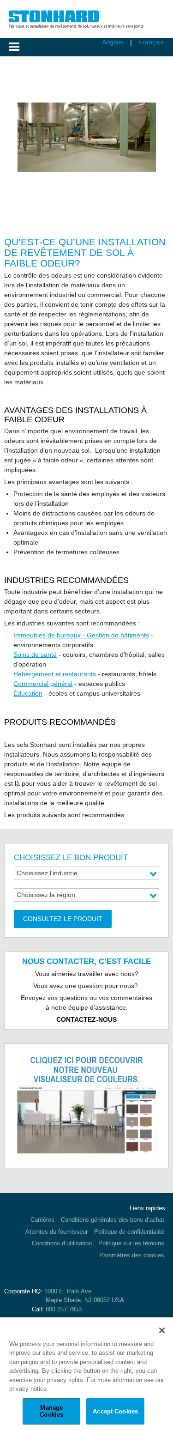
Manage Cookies (51, 1411)
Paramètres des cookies (131, 1255)
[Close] (162, 1330)
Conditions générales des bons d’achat (112, 1219)
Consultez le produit (62, 918)
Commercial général (42, 683)
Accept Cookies (115, 1411)
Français (151, 42)
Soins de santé (35, 654)
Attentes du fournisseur (56, 1231)
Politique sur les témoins (131, 1243)
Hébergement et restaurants (54, 674)
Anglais (112, 42)
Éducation (27, 693)
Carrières (42, 1219)
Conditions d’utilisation (62, 1243)
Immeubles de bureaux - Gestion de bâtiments (81, 635)
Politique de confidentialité (129, 1231)
